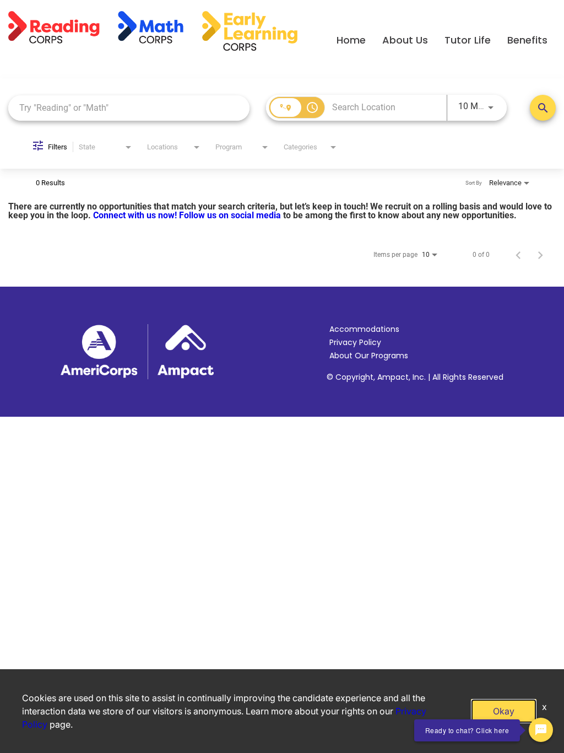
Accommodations (364, 329)
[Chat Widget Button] (541, 730)
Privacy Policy (355, 342)
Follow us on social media (231, 215)
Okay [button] (503, 711)
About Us (405, 40)
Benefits (527, 40)
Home (351, 40)
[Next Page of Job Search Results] (540, 255)
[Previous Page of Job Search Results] (518, 255)
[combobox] (128, 108)
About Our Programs (368, 355)
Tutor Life (467, 40)
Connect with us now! (136, 215)
